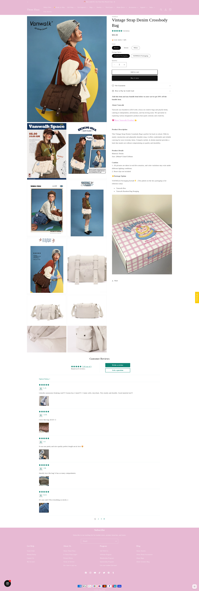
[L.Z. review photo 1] (44, 401)
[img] (44, 385)
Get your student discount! (108, 565)
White (136, 48)
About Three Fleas (69, 551)
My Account (31, 562)
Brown (116, 48)
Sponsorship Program (107, 562)
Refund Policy (31, 554)
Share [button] (116, 280)
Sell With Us (104, 551)
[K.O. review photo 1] (44, 508)
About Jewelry (141, 551)
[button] (71, 7)
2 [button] (98, 519)
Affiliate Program (105, 554)
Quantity (114, 60)
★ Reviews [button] (197, 297)
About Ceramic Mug (142, 562)
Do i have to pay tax (70, 565)
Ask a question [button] (117, 370)
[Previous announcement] (27, 2)
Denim (127, 48)
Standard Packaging (121, 56)
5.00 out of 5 (87, 366)
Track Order (31, 551)
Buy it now (135, 78)
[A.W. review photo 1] (44, 428)
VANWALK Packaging (140, 56)
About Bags (140, 558)
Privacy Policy (68, 558)
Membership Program (107, 558)
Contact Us (30, 558)
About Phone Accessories (144, 554)
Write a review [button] (117, 365)
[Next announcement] (171, 2)
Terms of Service (69, 562)
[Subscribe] (115, 541)
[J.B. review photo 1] (44, 481)
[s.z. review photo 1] (44, 454)
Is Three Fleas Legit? (70, 554)
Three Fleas (102, 590)
